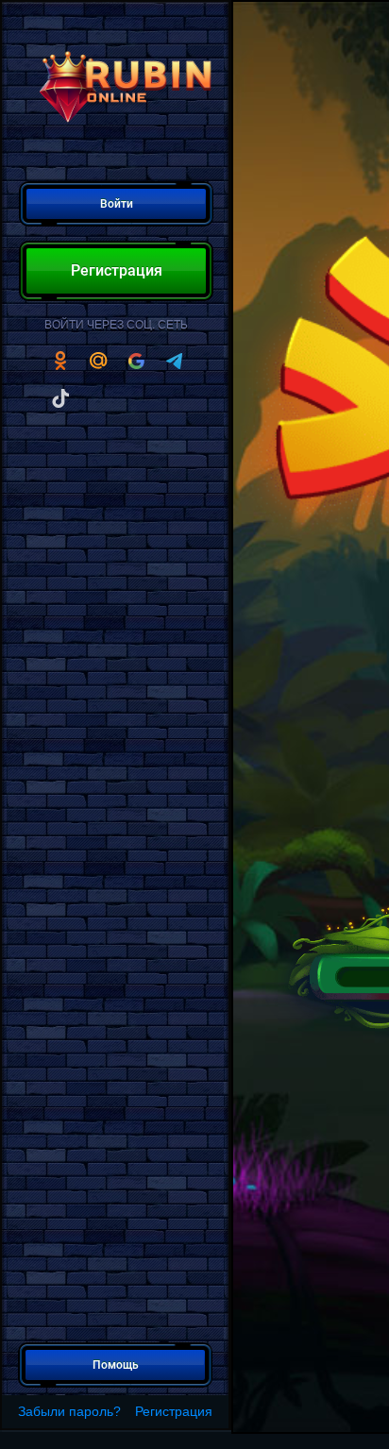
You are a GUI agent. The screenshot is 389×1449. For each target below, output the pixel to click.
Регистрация (173, 1411)
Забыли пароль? (69, 1411)
